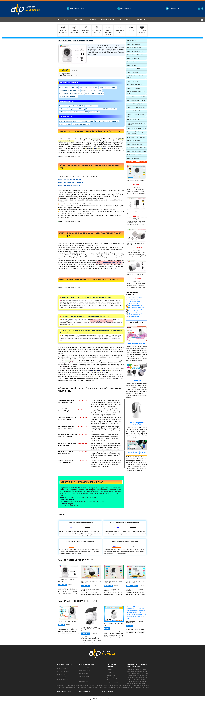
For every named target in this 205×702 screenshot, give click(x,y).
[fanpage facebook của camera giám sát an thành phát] (199, 8)
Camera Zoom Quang (134, 309)
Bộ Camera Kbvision (63, 671)
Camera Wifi (92, 19)
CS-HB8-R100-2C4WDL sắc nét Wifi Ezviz (135, 582)
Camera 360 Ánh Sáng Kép (134, 144)
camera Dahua (133, 299)
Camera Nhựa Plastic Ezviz (134, 48)
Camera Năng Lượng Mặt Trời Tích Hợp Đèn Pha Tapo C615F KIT (90, 628)
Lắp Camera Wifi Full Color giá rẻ (136, 100)
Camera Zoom (111, 675)
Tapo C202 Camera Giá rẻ (67, 621)
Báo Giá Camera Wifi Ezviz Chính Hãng (137, 379)
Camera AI (110, 670)
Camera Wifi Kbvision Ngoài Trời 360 (137, 128)
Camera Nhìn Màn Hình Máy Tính (68, 96)
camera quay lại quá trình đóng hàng (69, 90)
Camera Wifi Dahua (91, 109)
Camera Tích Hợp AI (133, 311)
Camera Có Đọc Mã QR (133, 69)
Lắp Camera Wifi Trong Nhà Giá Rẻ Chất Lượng (72, 109)
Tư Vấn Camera (142, 19)
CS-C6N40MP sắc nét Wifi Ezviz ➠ (75, 40)
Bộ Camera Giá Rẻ (78, 19)
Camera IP (110, 672)
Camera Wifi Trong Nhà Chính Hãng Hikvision (71, 106)
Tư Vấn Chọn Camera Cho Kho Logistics (135, 76)
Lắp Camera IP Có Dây (134, 313)
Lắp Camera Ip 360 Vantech (134, 155)
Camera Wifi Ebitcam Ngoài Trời (107, 109)
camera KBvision (134, 303)
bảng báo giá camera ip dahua (108, 87)
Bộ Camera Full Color (65, 124)
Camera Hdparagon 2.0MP (134, 58)
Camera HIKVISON (134, 301)
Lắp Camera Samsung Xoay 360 (136, 137)
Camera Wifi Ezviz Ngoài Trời (135, 51)
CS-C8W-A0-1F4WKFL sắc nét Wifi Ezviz (91, 582)
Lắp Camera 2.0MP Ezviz (65, 112)
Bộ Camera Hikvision (63, 669)
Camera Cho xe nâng (133, 72)
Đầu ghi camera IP (132, 317)
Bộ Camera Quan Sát (135, 297)
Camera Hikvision (84, 668)
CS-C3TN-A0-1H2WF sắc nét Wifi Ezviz (135, 275)
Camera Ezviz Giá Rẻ (132, 40)
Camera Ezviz (83, 682)
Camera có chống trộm (133, 88)
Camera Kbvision (84, 671)
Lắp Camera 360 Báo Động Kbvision (136, 148)
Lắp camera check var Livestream (94, 93)
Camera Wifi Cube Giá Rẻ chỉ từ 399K (135, 115)
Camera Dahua (84, 673)
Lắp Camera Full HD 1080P (81, 112)
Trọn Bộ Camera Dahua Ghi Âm (81, 124)
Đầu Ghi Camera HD (133, 315)
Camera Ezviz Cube (94, 112)
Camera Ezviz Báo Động (133, 44)
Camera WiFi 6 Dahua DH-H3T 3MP (113, 624)
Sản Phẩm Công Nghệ (108, 19)
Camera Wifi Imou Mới (91, 106)
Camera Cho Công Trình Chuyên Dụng (136, 92)
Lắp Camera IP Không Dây (135, 307)
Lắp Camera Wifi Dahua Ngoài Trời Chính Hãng (136, 124)
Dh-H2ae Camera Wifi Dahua (136, 343)
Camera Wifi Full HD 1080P (134, 111)
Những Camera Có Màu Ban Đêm (88, 87)
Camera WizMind (131, 65)
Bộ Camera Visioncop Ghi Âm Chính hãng (106, 121)
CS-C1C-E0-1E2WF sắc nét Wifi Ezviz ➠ (136, 181)
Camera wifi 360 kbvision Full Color (136, 151)
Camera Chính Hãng (63, 19)
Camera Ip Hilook (131, 62)
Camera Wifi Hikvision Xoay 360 (135, 140)
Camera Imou (83, 679)
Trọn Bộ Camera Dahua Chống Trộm (69, 121)
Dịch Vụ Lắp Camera (126, 19)
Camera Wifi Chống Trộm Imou (135, 104)
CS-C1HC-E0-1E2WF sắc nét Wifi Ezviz (136, 212)
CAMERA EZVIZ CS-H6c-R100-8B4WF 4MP (113, 582)
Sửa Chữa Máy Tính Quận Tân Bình (137, 453)
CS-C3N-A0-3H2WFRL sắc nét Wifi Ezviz (136, 244)
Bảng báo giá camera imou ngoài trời (91, 90)
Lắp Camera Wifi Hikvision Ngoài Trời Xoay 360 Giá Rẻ (137, 132)
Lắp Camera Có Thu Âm (134, 305)
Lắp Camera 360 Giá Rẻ (87, 121)
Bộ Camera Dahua (62, 674)
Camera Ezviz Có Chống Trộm (135, 55)
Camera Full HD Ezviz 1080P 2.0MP (136, 107)
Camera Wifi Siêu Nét (133, 119)
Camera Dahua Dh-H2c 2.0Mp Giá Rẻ (137, 423)
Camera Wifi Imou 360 (133, 158)
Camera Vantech (84, 676)
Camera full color (112, 682)
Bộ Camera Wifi (61, 677)
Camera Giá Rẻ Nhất (132, 81)
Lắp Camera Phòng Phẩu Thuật (135, 84)
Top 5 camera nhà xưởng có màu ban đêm (71, 93)
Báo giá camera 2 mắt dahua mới (68, 87)
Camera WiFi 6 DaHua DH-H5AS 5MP (134, 622)
